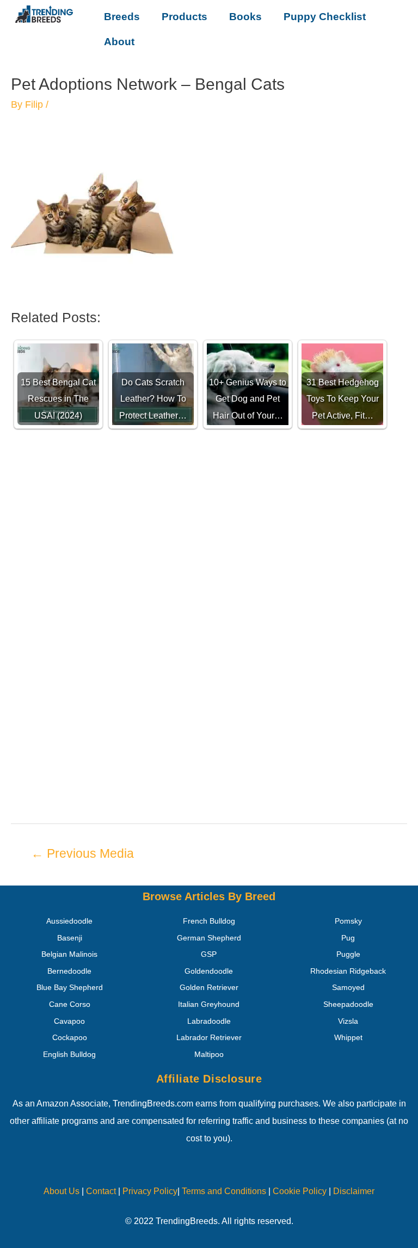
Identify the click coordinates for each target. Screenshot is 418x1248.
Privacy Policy (149, 1191)
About (119, 41)
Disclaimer (353, 1191)
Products (184, 16)
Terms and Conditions (224, 1191)
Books (245, 16)
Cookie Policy (300, 1191)
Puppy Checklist (325, 16)
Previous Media (82, 853)
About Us (61, 1191)
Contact (100, 1191)
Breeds (122, 16)
